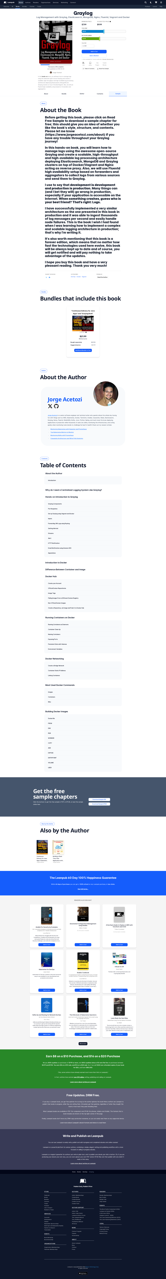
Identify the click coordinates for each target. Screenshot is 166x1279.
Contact (74, 1247)
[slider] (103, 31)
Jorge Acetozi (57, 72)
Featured (6, 6)
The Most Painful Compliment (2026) (110, 1209)
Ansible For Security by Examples (47, 927)
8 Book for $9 (119, 967)
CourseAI (46, 1217)
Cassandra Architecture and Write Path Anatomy (66, 438)
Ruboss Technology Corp (92, 1267)
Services (56, 2)
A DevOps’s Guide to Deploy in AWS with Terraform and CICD (119, 926)
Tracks (39, 6)
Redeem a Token (49, 1209)
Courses (32, 6)
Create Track (75, 1203)
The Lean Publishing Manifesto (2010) (110, 1219)
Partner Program (76, 1231)
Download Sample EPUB (99, 804)
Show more (83, 1043)
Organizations (45, 2)
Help (161, 6)
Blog (73, 1245)
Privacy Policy (104, 1231)
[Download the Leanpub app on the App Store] (83, 1273)
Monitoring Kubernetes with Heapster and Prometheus (68, 429)
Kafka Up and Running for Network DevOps (47, 1015)
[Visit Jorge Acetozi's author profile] (105, 393)
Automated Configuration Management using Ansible (83, 924)
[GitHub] (56, 406)
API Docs (74, 1223)
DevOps (73, 276)
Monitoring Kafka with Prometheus (61, 435)
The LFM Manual (76, 1219)
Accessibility (75, 1235)
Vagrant (84, 276)
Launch (155, 6)
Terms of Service (104, 1227)
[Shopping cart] (156, 2)
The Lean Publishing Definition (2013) (110, 1217)
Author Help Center (77, 1213)
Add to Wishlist (94, 55)
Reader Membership (108, 59)
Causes (74, 1233)
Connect (73, 2)
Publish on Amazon (49, 1227)
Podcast (147, 6)
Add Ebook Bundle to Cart (83, 350)
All (12, 6)
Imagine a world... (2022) (106, 1215)
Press (73, 1249)
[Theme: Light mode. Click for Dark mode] (151, 2)
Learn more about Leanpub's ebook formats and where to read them (83, 1123)
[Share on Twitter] (46, 277)
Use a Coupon (48, 1207)
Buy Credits (103, 1197)
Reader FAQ (103, 1199)
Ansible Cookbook (83, 972)
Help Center (103, 1201)
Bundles (24, 6)
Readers (36, 2)
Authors (28, 2)
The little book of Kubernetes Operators (83, 1015)
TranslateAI (47, 1230)
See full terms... (83, 889)
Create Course (76, 1201)
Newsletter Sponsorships (51, 1223)
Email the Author (103, 277)
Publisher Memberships (51, 1249)
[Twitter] (50, 406)
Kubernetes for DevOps (46, 969)
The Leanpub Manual (78, 1217)
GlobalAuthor (48, 1219)
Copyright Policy (104, 1229)
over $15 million (79, 1077)
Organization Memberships (52, 1247)
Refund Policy (103, 1233)
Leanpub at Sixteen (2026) (107, 1211)
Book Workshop (48, 1237)
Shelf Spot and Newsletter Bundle (53, 1225)
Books (18, 6)
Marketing (64, 2)
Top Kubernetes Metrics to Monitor (62, 432)
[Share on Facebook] (49, 277)
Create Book (75, 1197)
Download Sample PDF (99, 799)
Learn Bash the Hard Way (119, 1018)
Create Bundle (76, 1199)
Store (21, 2)
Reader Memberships (106, 1195)
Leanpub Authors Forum (78, 1215)
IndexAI (46, 1221)
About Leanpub (76, 1243)
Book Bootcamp (48, 1239)
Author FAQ (75, 1211)
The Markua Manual (77, 1221)
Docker (79, 276)
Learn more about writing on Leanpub (83, 1082)
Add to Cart (94, 51)
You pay (84, 43)
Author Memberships (78, 1195)
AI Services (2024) (105, 1213)
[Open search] (146, 2)
